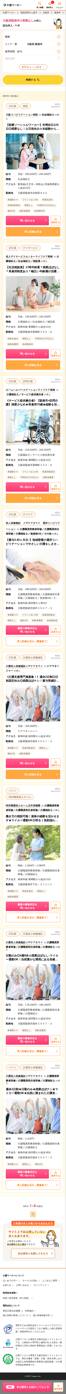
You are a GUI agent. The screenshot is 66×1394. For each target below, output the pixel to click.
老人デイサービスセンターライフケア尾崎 (29, 256)
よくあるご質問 (49, 1281)
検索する (31, 79)
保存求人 (49, 5)
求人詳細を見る (33, 231)
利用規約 (29, 1311)
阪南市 (57, 12)
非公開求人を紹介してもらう (28, 1387)
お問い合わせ (22, 1285)
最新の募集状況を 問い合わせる (27, 630)
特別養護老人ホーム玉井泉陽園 (23, 805)
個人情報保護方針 (41, 1315)
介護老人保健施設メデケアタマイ (24, 666)
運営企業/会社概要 (11, 1311)
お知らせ (7, 1285)
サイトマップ (40, 1285)
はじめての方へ (10, 1281)
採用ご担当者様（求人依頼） (16, 1298)
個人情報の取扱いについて (15, 1315)
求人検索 (39, 7)
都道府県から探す (29, 12)
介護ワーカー (9, 12)
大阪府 (46, 12)
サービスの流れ (30, 1281)
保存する (55, 222)
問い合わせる (27, 220)
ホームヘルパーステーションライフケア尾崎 (30, 389)
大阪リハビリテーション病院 (22, 114)
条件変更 (58, 1389)
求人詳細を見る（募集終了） (33, 641)
